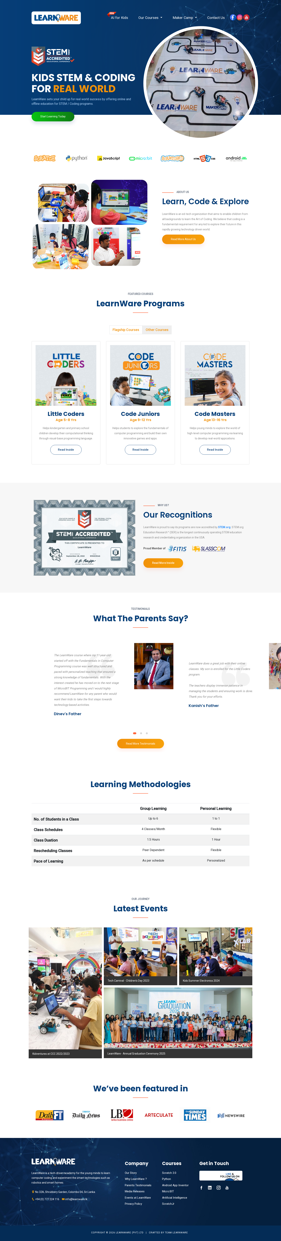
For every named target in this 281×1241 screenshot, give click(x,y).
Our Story (131, 1173)
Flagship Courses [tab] (126, 330)
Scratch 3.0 (169, 1173)
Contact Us (216, 17)
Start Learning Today (53, 116)
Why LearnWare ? (136, 1179)
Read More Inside (163, 562)
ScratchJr (168, 1203)
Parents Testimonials (138, 1185)
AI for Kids (119, 17)
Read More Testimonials (140, 743)
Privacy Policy (133, 1203)
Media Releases (135, 1191)
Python (166, 1179)
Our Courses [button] (148, 17)
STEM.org (224, 527)
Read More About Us (183, 239)
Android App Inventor (175, 1185)
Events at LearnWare (138, 1197)
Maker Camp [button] (183, 17)
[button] (134, 733)
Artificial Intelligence (174, 1197)
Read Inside (66, 449)
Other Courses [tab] (157, 330)
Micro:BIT (168, 1191)
